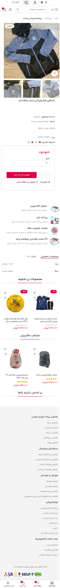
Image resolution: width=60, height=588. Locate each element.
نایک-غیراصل (43, 137)
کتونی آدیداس (51, 427)
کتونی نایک (52, 422)
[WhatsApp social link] (36, 142)
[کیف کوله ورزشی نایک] (45, 359)
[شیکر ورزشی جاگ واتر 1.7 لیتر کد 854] (15, 359)
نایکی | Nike (43, 128)
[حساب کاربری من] (10, 9)
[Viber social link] (29, 142)
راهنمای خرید (52, 545)
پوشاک (48, 18)
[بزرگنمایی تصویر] (54, 73)
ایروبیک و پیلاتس (50, 513)
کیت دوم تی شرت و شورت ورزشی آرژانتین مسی (45, 320)
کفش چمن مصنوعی (49, 491)
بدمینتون (54, 523)
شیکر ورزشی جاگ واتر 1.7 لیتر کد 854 (17, 376)
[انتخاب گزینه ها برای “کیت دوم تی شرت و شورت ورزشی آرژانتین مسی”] (34, 292)
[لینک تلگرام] (42, 2)
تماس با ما (16, 2)
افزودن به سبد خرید (22, 174)
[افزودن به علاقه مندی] (34, 297)
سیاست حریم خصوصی (48, 555)
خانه (57, 18)
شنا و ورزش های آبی (49, 533)
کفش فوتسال (51, 486)
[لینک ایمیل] (40, 142)
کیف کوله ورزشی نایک (46, 375)
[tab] (50, 257)
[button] (5, 292)
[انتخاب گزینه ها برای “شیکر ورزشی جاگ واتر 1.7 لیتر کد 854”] (5, 349)
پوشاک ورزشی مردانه (32, 18)
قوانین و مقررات (51, 549)
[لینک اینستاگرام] (46, 2)
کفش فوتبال (52, 481)
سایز (48, 158)
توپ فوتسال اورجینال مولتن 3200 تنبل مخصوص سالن (16, 320)
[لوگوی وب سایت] (35, 2)
